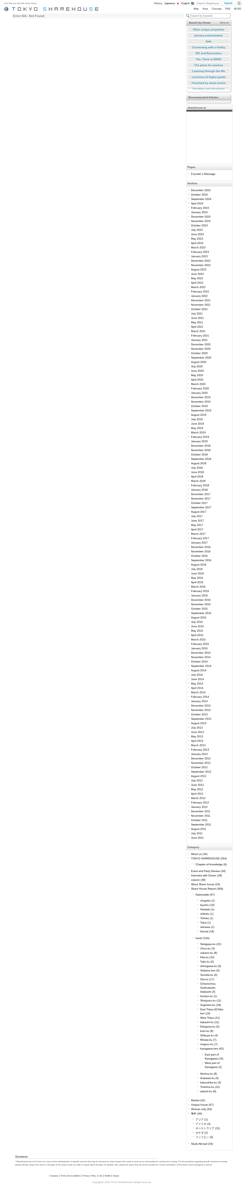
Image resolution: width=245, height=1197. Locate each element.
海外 (193, 1113)
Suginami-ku (207, 1004)
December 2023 (201, 216)
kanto (199, 938)
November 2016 (201, 551)
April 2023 (197, 243)
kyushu (204, 904)
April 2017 (197, 529)
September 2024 (201, 199)
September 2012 (201, 771)
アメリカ (201, 1123)
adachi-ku (206, 1091)
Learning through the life (208, 71)
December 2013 (201, 705)
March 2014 (198, 692)
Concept (216, 8)
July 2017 (197, 516)
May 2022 (197, 278)
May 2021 (197, 322)
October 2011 (199, 820)
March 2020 (198, 384)
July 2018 (197, 467)
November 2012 (201, 762)
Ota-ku (204, 979)
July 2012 (197, 780)
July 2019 (197, 419)
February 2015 (200, 643)
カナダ (200, 1132)
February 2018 (200, 485)
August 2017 (198, 511)
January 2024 (199, 212)
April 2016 (197, 582)
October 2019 (199, 406)
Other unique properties (208, 29)
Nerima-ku (206, 1073)
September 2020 (201, 357)
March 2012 (198, 798)
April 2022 (197, 282)
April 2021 (197, 326)
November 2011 (200, 815)
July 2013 (197, 727)
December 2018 (201, 445)
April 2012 (197, 793)
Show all (224, 22)
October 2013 (199, 714)
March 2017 (198, 533)
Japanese (169, 3)
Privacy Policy (89, 1176)
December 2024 (201, 190)
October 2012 (199, 767)
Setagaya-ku (208, 944)
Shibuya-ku (207, 1035)
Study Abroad (199, 1143)
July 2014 (197, 674)
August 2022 (198, 269)
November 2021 (201, 304)
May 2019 (197, 428)
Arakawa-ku (207, 1078)
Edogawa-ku (207, 1026)
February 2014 (200, 696)
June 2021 (197, 317)
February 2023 (200, 251)
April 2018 (197, 476)
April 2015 (197, 635)
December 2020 (201, 344)
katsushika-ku (208, 1082)
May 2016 (197, 577)
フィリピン (202, 1137)
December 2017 (201, 494)
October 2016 (199, 555)
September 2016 (201, 560)
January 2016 (199, 595)
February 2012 (200, 802)
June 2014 (197, 679)
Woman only (198, 1109)
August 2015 (198, 617)
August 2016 (198, 564)
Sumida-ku (206, 974)
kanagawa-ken (209, 1048)
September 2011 (201, 824)
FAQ (227, 8)
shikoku (204, 913)
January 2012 (199, 806)
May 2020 (197, 375)
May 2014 (197, 683)
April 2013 (197, 740)
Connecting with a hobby (208, 47)
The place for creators (208, 65)
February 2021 (200, 335)
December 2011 (200, 811)
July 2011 (197, 833)
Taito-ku (205, 961)
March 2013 (198, 745)
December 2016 (201, 547)
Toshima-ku (207, 1086)
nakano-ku (206, 952)
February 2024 (200, 207)
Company (53, 1176)
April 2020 (197, 379)
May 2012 (197, 789)
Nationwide (202, 894)
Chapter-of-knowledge (209, 864)
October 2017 (199, 502)
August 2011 (198, 828)
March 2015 (198, 639)
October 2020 (199, 353)
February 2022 (200, 291)
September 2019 (201, 410)
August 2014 (198, 670)
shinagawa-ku (208, 966)
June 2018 (197, 472)
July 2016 (197, 569)
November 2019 (201, 401)
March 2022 (198, 287)
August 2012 (198, 776)
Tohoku (204, 918)
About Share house (202, 884)
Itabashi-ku (207, 1022)
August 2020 (198, 362)
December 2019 (201, 397)
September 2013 (201, 718)
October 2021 (199, 309)
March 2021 (198, 331)
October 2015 (199, 608)
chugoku (205, 900)
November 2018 (201, 450)
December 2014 (201, 652)
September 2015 (201, 613)
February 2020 (200, 388)
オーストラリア (205, 1128)
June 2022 (197, 273)
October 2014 (199, 661)
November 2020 (201, 348)
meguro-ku (206, 1044)
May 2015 (197, 630)
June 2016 (197, 573)
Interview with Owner (203, 875)
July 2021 (197, 313)
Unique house (199, 1104)
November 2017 (201, 498)
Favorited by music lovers (208, 82)
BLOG (237, 8)
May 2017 (197, 524)
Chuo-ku (205, 948)
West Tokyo (207, 1017)
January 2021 (199, 339)
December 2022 (201, 260)
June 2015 (197, 626)
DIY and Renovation (209, 53)
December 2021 (201, 300)
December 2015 (201, 599)
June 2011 (197, 837)
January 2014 (199, 701)
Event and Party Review (205, 871)
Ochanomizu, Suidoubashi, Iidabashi (208, 987)
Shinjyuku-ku (208, 1000)
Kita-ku (204, 957)
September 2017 (201, 507)
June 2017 (197, 520)
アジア (200, 1119)
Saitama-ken (208, 970)
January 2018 (199, 489)
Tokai (203, 922)
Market (195, 1100)
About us (196, 854)
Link (100, 1176)
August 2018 (198, 463)
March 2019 (198, 432)
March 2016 (198, 586)
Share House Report (203, 888)
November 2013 (201, 709)
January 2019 (199, 441)
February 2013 (200, 749)
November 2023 (201, 221)
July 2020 (197, 366)
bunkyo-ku (206, 996)
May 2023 (197, 238)
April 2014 (197, 687)
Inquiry (116, 1176)
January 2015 (199, 648)
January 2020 (199, 392)
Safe (209, 41)
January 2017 (199, 542)
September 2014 (201, 665)
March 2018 (198, 480)
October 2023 (199, 225)
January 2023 (199, 256)
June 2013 (197, 732)
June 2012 (197, 784)
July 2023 (197, 229)
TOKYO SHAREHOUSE (205, 858)
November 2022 (201, 265)
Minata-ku (206, 1039)
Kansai (204, 931)
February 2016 (200, 591)
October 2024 (199, 194)
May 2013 (197, 736)
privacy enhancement (208, 35)
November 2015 (201, 604)
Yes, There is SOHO (208, 59)
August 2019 (198, 414)
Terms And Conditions (70, 1176)
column (195, 879)
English (185, 3)
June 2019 (197, 423)
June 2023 (197, 234)
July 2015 (197, 621)
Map (196, 8)
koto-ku (204, 1030)
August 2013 (198, 723)
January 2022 (199, 295)
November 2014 (201, 657)
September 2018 (201, 458)
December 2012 (201, 758)
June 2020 (197, 370)
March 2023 (198, 247)
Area (205, 8)
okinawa (205, 926)
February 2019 (200, 436)
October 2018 (199, 454)
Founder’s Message (203, 173)
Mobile (108, 1176)
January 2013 (199, 754)
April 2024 (197, 203)
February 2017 (200, 538)
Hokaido (205, 909)
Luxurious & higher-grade (208, 77)
